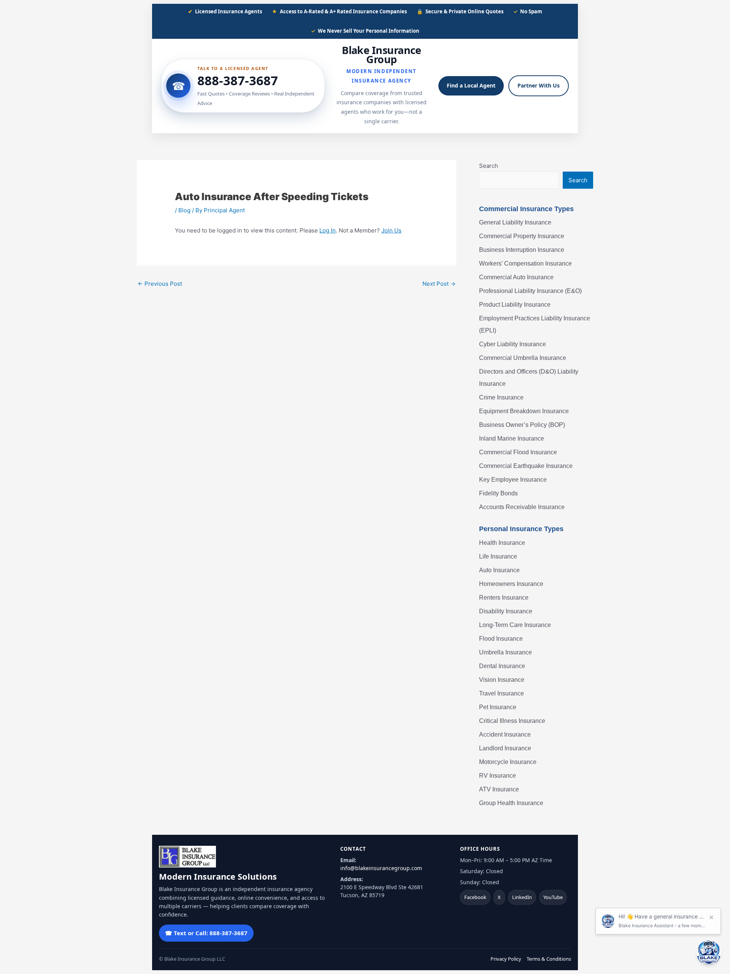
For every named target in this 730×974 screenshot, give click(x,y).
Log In (327, 230)
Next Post (438, 283)
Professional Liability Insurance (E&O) (530, 291)
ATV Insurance (499, 789)
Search (488, 165)
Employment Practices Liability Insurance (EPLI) (534, 324)
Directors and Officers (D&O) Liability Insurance (528, 377)
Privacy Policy (505, 958)
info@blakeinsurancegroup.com (381, 868)
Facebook (475, 897)
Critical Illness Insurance (512, 721)
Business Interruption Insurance (521, 250)
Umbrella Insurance (505, 652)
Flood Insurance (501, 638)
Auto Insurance (499, 570)
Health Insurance (502, 543)
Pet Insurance (497, 707)
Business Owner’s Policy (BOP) (522, 425)
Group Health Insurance (511, 803)
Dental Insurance (502, 666)
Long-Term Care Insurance (515, 625)
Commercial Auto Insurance (516, 277)
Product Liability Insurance (515, 304)
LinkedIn (522, 897)
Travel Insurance (501, 693)
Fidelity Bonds (498, 493)
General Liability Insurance (515, 222)
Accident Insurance (505, 734)
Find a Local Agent (471, 85)
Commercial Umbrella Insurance (522, 358)
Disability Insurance (505, 611)
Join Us (391, 230)
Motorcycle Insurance (507, 762)
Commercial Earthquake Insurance (526, 466)
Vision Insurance (501, 679)
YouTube (553, 897)
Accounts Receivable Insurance (522, 507)
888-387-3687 (237, 81)
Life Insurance (498, 556)
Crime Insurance (501, 397)
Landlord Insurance (505, 748)
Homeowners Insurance (511, 584)
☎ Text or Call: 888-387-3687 (206, 933)
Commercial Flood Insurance (518, 452)
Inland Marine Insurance (511, 438)
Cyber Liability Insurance (512, 344)
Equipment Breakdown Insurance (524, 411)
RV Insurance (497, 775)
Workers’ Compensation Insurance (525, 263)
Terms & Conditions (549, 958)
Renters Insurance (503, 597)
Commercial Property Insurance (521, 236)
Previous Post (160, 283)
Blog (184, 210)
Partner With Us (538, 85)
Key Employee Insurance (513, 479)
